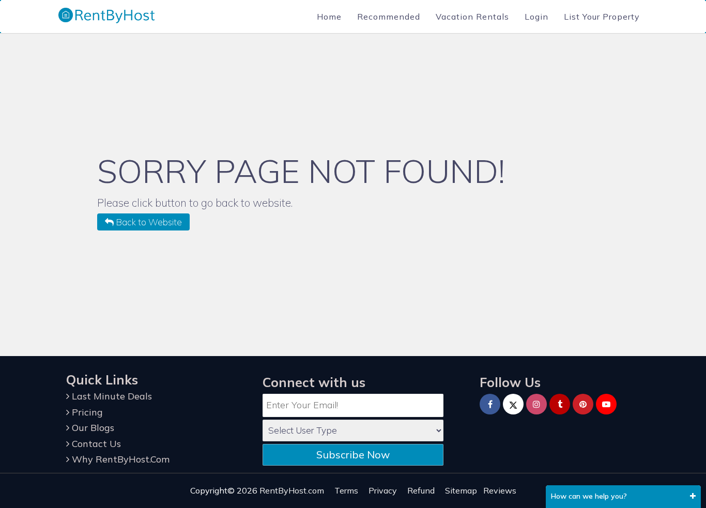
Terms (346, 490)
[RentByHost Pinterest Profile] (583, 404)
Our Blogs (91, 428)
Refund (421, 490)
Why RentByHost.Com (119, 459)
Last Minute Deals (110, 396)
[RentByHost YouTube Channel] (606, 404)
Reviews (499, 490)
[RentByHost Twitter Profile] (513, 404)
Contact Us (95, 444)
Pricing (86, 412)
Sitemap (461, 490)
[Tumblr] (559, 404)
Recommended (388, 16)
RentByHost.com (291, 490)
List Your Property (602, 16)
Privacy (383, 490)
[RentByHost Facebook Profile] (490, 404)
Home (329, 16)
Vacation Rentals (472, 16)
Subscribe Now (353, 454)
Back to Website (148, 222)
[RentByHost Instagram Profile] (536, 404)
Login (536, 16)
